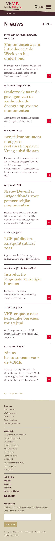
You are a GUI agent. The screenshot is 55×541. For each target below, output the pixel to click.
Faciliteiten (9, 452)
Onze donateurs (11, 420)
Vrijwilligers (9, 442)
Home (6, 13)
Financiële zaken (11, 445)
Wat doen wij (10, 409)
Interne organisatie (12, 438)
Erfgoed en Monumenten (15, 435)
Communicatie (10, 456)
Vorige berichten (15, 393)
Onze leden (9, 416)
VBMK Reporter (10, 413)
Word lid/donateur (12, 423)
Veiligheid (8, 459)
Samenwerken (10, 466)
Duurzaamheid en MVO (14, 463)
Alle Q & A (8, 470)
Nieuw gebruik (10, 449)
